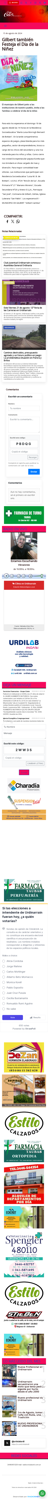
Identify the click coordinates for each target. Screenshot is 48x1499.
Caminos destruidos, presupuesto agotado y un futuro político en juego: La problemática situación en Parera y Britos (23, 356)
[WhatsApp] (21, 2)
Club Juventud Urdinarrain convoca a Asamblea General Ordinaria (22, 264)
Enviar (34, 471)
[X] (26, 2)
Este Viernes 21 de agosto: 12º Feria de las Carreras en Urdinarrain (23, 309)
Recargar (33, 457)
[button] (5, 2)
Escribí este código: (17, 438)
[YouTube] (44, 2)
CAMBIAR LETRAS (35, 763)
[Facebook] (30, 2)
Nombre (11, 404)
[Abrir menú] (5, 26)
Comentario (12, 415)
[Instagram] (35, 2)
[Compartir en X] (13, 221)
